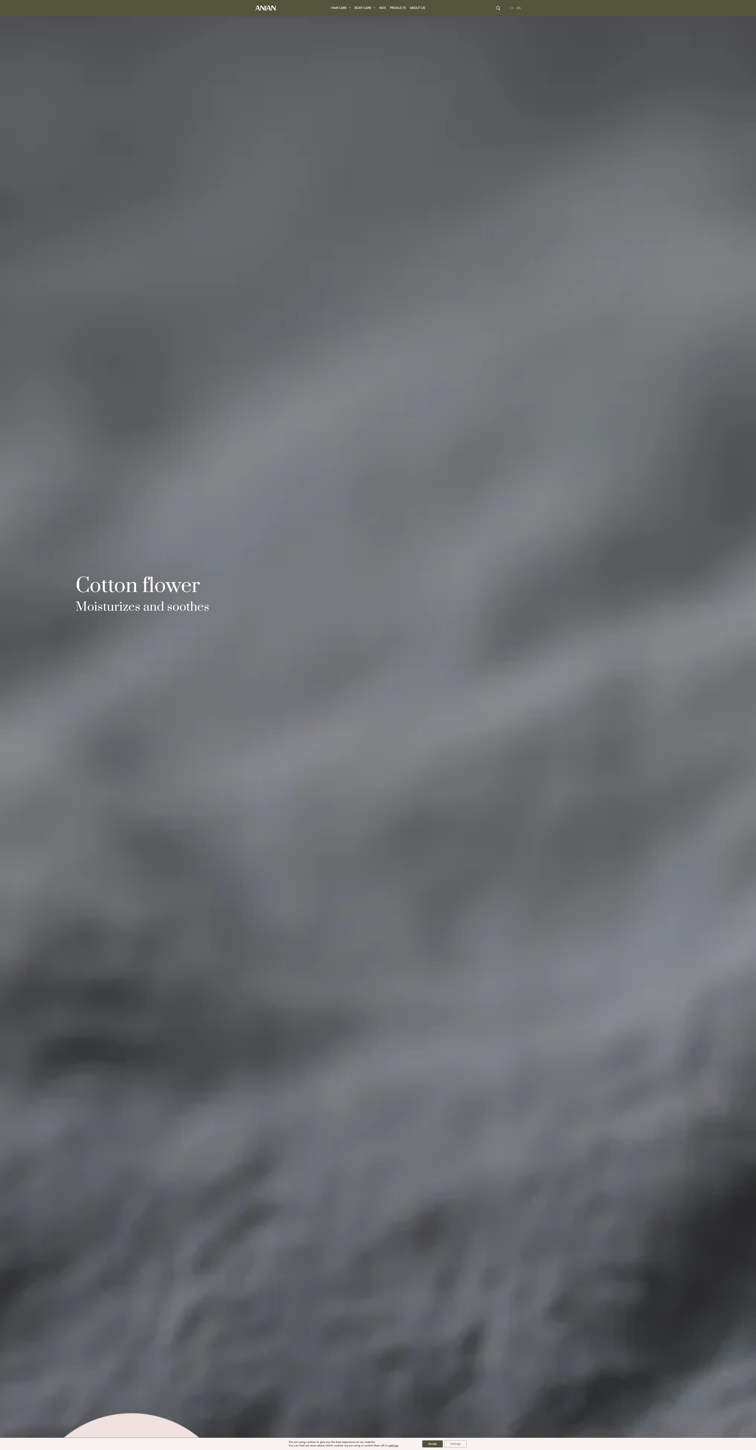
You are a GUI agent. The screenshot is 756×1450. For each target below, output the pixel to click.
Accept (432, 1444)
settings (393, 1445)
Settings (455, 1444)
